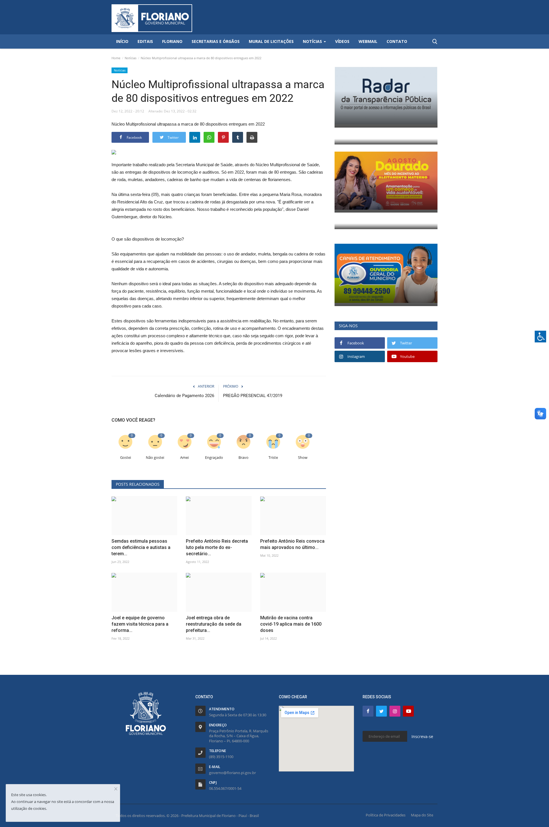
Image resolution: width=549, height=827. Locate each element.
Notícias (130, 58)
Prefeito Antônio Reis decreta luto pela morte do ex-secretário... (217, 547)
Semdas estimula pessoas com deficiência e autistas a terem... (141, 547)
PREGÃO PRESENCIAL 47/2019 (252, 395)
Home (116, 58)
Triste (273, 457)
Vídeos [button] (342, 41)
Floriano (172, 41)
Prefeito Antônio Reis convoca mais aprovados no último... (292, 544)
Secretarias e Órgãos (216, 41)
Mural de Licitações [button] (271, 41)
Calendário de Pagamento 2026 (184, 395)
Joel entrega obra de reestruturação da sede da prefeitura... (213, 624)
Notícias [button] (313, 41)
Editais (145, 41)
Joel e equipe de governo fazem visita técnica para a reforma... (140, 624)
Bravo (243, 457)
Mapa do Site (422, 815)
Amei (184, 457)
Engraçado (214, 457)
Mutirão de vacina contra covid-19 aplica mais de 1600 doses (290, 624)
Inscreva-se (422, 736)
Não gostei (155, 457)
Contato (397, 41)
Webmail (368, 41)
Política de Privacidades (385, 815)
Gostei (125, 457)
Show (302, 457)
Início (122, 41)
